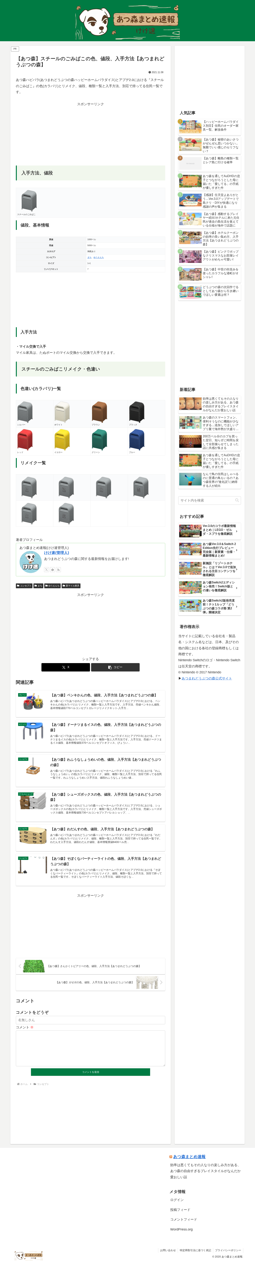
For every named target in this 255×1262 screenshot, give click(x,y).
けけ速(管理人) (56, 553)
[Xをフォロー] (46, 569)
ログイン (177, 1200)
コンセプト (25, 585)
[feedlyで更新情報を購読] (52, 569)
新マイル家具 (72, 585)
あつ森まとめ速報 (189, 1156)
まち (89, 257)
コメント (25, 1027)
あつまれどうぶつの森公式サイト (207, 678)
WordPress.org (181, 1229)
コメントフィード (183, 1219)
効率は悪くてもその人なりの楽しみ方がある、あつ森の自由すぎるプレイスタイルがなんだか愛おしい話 (205, 1171)
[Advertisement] (90, 133)
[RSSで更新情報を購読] (58, 569)
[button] (115, 667)
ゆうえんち (99, 257)
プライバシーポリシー (228, 1250)
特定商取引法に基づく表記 (195, 1250)
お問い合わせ (168, 1250)
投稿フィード (180, 1210)
